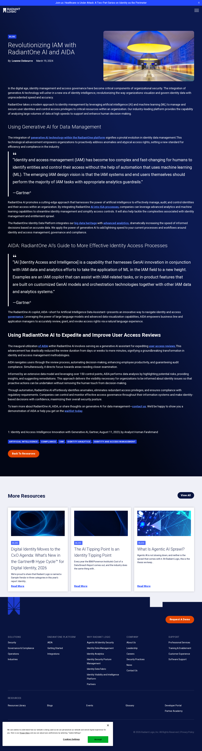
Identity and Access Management (114, 441)
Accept (98, 739)
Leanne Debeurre (22, 60)
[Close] (107, 725)
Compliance (48, 441)
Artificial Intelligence (23, 441)
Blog (12, 36)
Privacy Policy (187, 732)
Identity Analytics (78, 441)
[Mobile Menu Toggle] (196, 10)
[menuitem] (25, 648)
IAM (61, 441)
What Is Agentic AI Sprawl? (161, 549)
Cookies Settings (71, 739)
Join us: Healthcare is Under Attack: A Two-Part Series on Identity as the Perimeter (101, 2)
